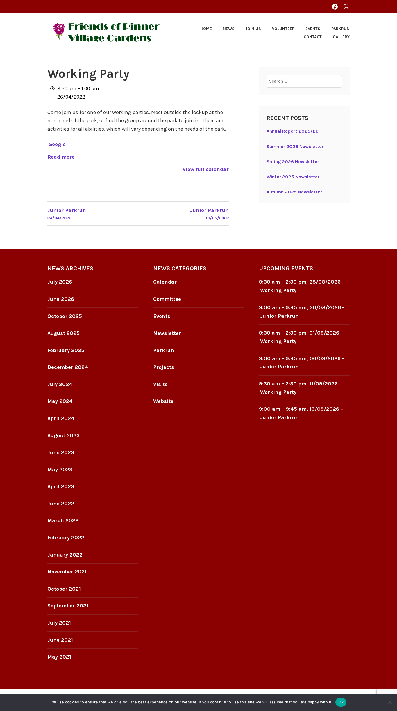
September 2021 (67, 605)
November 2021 (67, 571)
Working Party (278, 290)
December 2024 (67, 367)
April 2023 (60, 486)
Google (57, 144)
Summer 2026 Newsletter (295, 146)
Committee (167, 299)
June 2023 (60, 452)
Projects (163, 367)
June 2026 (60, 299)
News (229, 28)
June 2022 (60, 503)
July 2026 (59, 282)
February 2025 (65, 350)
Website (163, 401)
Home (206, 28)
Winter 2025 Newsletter (293, 176)
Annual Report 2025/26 (293, 131)
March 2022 (62, 520)
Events (312, 28)
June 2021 (60, 640)
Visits (160, 384)
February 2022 (65, 537)
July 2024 (59, 384)
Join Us (253, 28)
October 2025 (64, 316)
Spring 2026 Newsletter (293, 161)
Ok (341, 702)
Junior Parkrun (279, 316)
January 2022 (65, 555)
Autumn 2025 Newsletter (294, 192)
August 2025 (63, 333)
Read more (61, 157)
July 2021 (59, 623)
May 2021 (59, 657)
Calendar (165, 282)
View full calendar (206, 169)
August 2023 (63, 435)
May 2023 (59, 469)
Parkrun (340, 28)
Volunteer (283, 28)
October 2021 (64, 589)
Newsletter (167, 333)
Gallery (341, 36)
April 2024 (60, 418)
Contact (313, 36)
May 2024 (60, 401)
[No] (390, 702)
